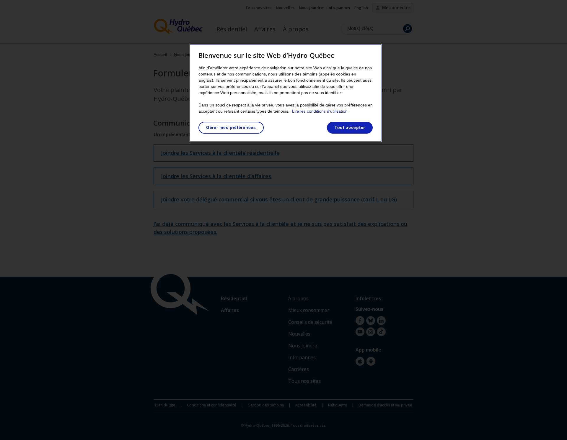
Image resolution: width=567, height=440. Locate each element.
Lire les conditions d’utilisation (320, 111)
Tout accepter (350, 127)
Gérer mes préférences (231, 127)
